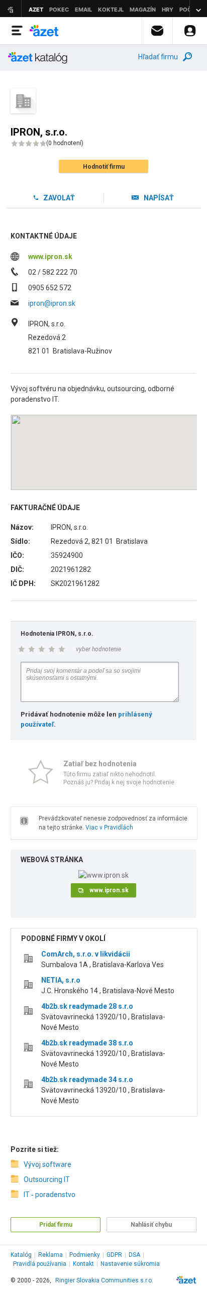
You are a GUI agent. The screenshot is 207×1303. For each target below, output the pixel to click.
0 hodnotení (64, 143)
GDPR (114, 1254)
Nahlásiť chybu (151, 1224)
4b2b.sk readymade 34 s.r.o (87, 1080)
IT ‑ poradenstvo (49, 1195)
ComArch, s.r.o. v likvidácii (85, 954)
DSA (134, 1254)
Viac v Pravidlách (109, 827)
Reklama (50, 1254)
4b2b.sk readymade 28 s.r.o (87, 1006)
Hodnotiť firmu (104, 166)
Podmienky (84, 1254)
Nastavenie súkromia (130, 1263)
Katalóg (21, 1254)
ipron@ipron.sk (51, 303)
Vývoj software (47, 1164)
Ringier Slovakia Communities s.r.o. (104, 1280)
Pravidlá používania (39, 1263)
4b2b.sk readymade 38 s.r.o (87, 1043)
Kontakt (83, 1263)
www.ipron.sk (50, 257)
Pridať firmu (55, 1224)
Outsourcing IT (47, 1179)
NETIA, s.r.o (60, 980)
